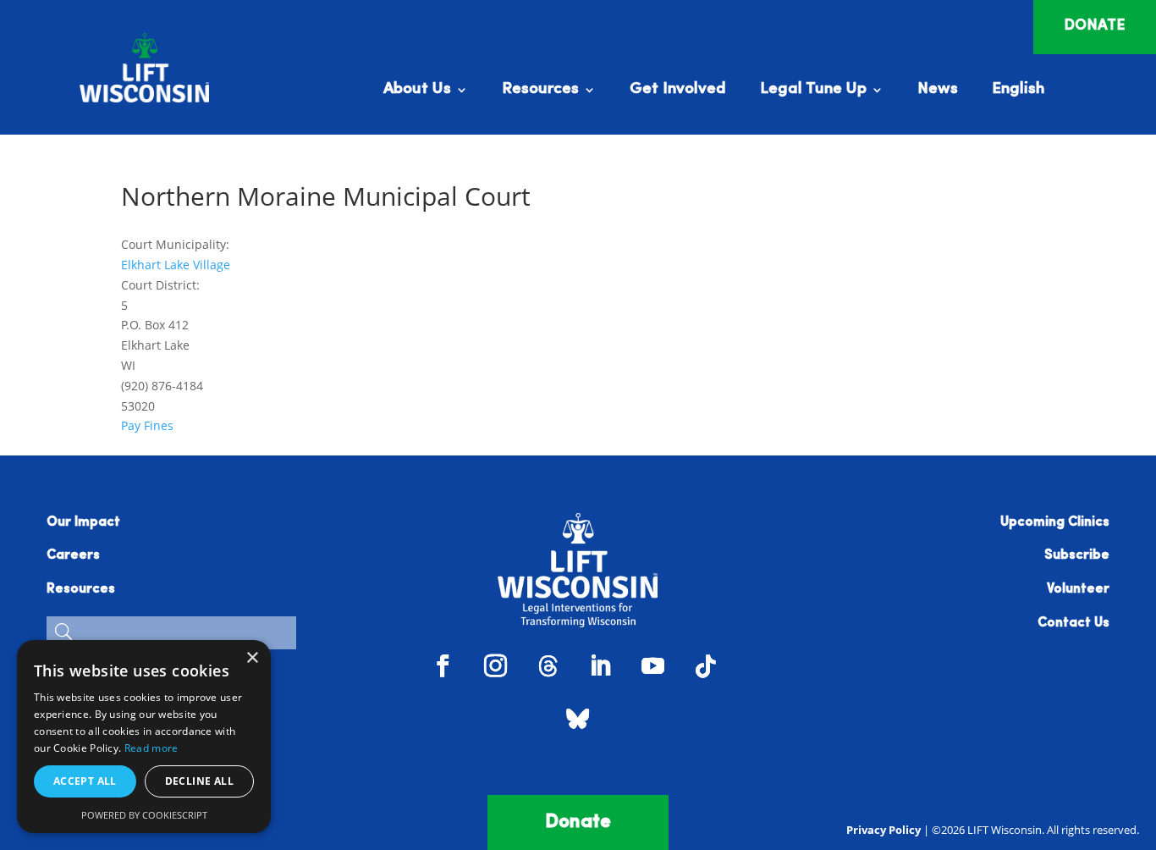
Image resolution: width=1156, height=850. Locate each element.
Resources (540, 90)
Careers (73, 555)
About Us (417, 90)
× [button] (251, 658)
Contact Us (1073, 623)
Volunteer (1078, 589)
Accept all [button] (85, 781)
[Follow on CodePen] (578, 719)
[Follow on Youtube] (653, 666)
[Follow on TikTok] (706, 666)
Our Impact (83, 522)
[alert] (144, 736)
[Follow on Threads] (548, 666)
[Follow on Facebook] (443, 666)
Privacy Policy (883, 829)
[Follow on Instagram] (496, 666)
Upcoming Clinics (1054, 522)
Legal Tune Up (813, 90)
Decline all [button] (199, 781)
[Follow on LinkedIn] (601, 666)
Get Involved (678, 90)
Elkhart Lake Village (175, 265)
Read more (151, 748)
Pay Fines (147, 425)
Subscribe (1076, 555)
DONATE (1095, 26)
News (937, 90)
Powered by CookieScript (144, 815)
